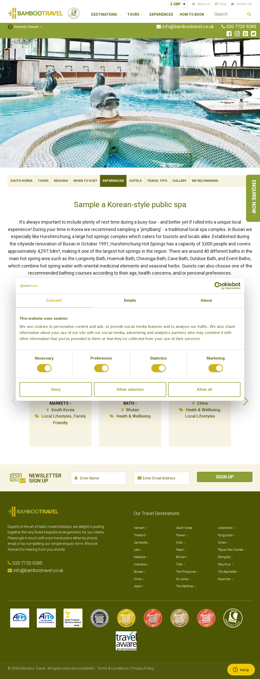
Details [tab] (130, 300)
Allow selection (130, 389)
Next (246, 400)
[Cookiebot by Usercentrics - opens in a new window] (218, 286)
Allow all (204, 389)
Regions (61, 181)
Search (249, 15)
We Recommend (205, 181)
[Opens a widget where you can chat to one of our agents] (241, 670)
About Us (203, 4)
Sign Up (225, 476)
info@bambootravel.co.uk (188, 26)
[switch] (101, 368)
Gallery (179, 181)
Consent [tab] (53, 300)
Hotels (135, 181)
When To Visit (85, 181)
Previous (14, 400)
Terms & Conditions (113, 668)
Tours (43, 181)
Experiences (161, 14)
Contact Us (244, 4)
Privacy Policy (143, 668)
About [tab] (206, 300)
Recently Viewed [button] (24, 27)
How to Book (192, 14)
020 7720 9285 (241, 26)
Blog (223, 4)
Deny (55, 389)
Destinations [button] (104, 14)
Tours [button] (133, 14)
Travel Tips (157, 181)
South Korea (21, 181)
